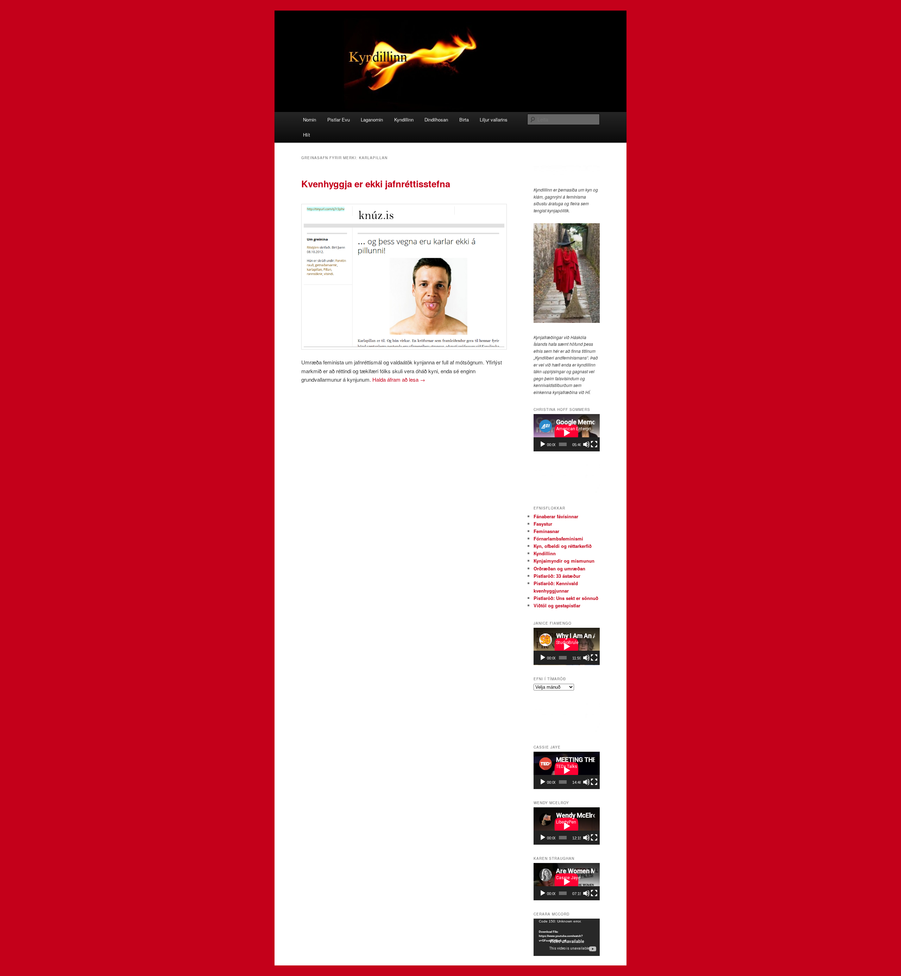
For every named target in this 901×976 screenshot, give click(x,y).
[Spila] (542, 444)
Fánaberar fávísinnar (556, 516)
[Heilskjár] (594, 444)
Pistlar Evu (338, 119)
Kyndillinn (404, 119)
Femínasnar (546, 531)
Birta (464, 119)
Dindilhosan (436, 119)
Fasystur (543, 523)
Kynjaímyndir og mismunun (564, 560)
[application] (567, 432)
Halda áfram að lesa (398, 379)
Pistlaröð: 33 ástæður (557, 576)
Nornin (309, 119)
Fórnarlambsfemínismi (558, 538)
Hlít (306, 134)
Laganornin (372, 119)
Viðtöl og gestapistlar (557, 605)
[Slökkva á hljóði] (586, 444)
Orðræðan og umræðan (559, 568)
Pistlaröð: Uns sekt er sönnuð (566, 598)
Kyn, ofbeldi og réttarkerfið (563, 546)
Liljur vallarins (494, 119)
